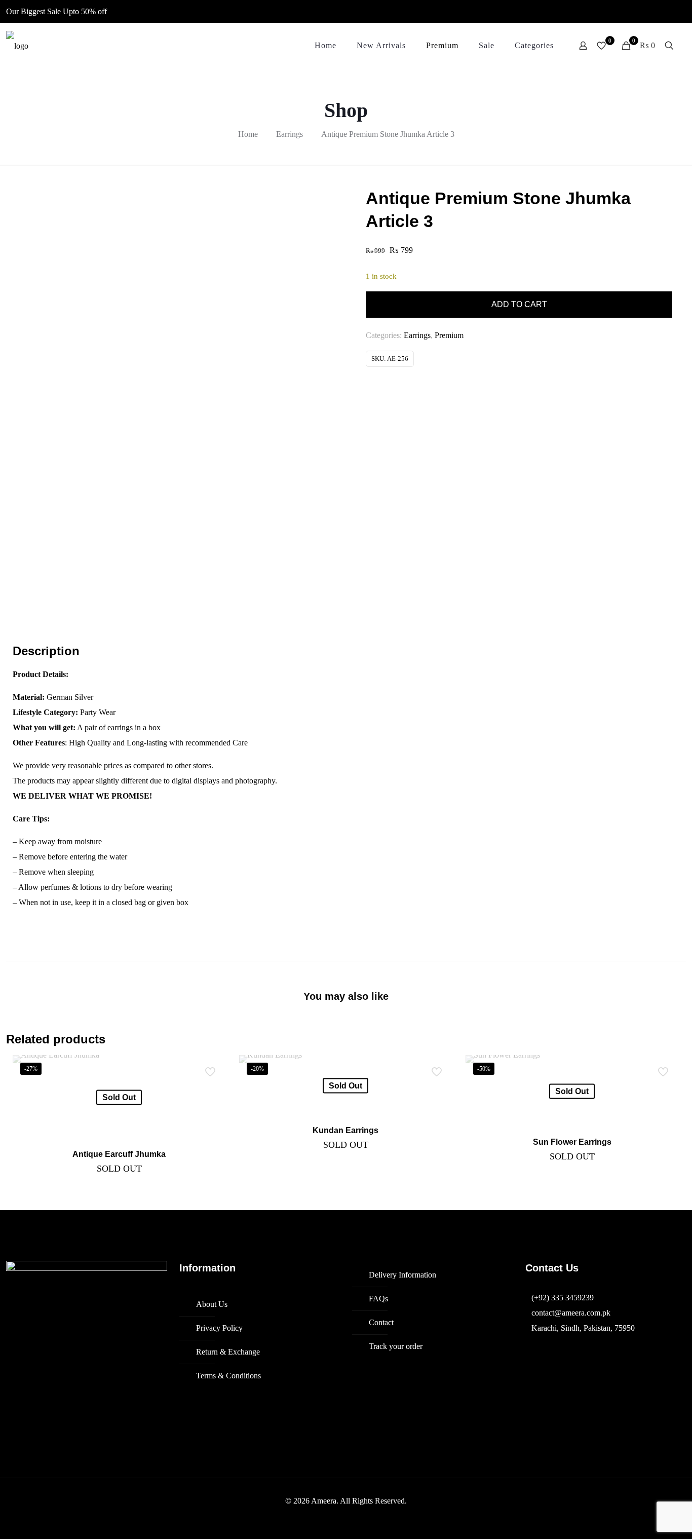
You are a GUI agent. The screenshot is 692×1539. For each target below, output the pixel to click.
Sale (54, 11)
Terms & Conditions (228, 1375)
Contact (381, 1322)
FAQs (378, 1298)
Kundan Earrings (345, 1130)
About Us (211, 1304)
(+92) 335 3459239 (562, 1297)
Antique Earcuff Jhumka (119, 1154)
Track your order (395, 1346)
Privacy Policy (219, 1328)
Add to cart (519, 304)
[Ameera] (17, 45)
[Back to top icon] (643, 1518)
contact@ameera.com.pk (570, 1312)
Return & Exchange (228, 1351)
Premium (449, 335)
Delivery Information (402, 1274)
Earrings (289, 134)
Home (248, 134)
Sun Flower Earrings (572, 1142)
